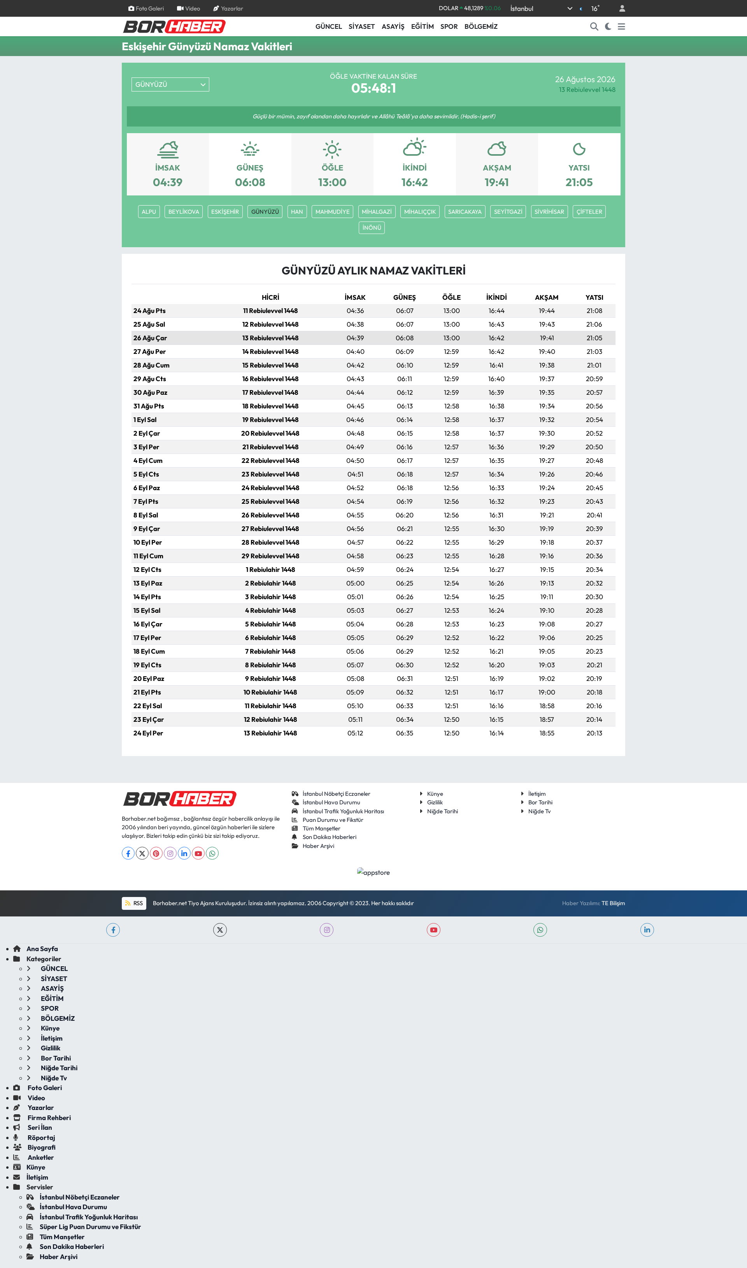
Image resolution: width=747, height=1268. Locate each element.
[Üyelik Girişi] (619, 8)
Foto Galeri (150, 8)
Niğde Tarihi (442, 811)
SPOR (449, 26)
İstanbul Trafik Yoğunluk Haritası (343, 811)
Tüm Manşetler (321, 828)
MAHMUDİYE (333, 211)
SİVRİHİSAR (549, 211)
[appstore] (374, 871)
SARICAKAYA (465, 211)
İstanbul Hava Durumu (331, 802)
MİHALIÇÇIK (420, 211)
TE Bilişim (613, 903)
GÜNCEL (329, 26)
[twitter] (220, 930)
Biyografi (41, 1147)
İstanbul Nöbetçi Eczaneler (336, 793)
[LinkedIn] (184, 853)
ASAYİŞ (393, 26)
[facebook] (113, 930)
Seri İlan (39, 1127)
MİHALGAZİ (377, 211)
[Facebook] (128, 853)
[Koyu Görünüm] (608, 26)
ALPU (149, 211)
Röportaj (40, 1137)
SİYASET (362, 26)
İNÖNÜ (372, 227)
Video (192, 8)
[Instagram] (170, 853)
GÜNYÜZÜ (265, 211)
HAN (297, 211)
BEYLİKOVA (183, 211)
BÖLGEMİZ (481, 26)
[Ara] (594, 26)
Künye (435, 793)
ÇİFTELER (589, 211)
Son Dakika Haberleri (329, 837)
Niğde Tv (539, 811)
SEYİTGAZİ (508, 211)
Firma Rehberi (48, 1117)
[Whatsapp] (212, 853)
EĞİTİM (422, 26)
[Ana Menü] (621, 26)
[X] (142, 853)
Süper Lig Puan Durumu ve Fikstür (90, 1226)
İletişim (537, 793)
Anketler (40, 1157)
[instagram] (326, 930)
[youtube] (433, 930)
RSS (137, 903)
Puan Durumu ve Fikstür (333, 819)
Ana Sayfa (42, 948)
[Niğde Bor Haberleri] (174, 25)
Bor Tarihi (540, 802)
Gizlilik (435, 802)
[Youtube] (198, 853)
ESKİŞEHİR (225, 211)
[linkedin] (647, 930)
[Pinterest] (156, 853)
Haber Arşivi (318, 845)
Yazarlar (232, 8)
